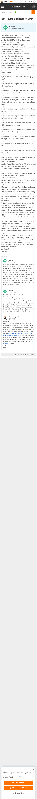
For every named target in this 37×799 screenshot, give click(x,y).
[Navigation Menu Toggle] (3, 7)
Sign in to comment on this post (23, 354)
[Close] (33, 769)
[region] (18, 782)
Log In (30, 1)
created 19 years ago (16, 28)
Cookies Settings (18, 793)
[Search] (34, 6)
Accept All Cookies (18, 783)
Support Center (18, 6)
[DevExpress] (7, 1)
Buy (25, 1)
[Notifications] (34, 1)
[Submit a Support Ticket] (33, 12)
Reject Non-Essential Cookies (18, 788)
